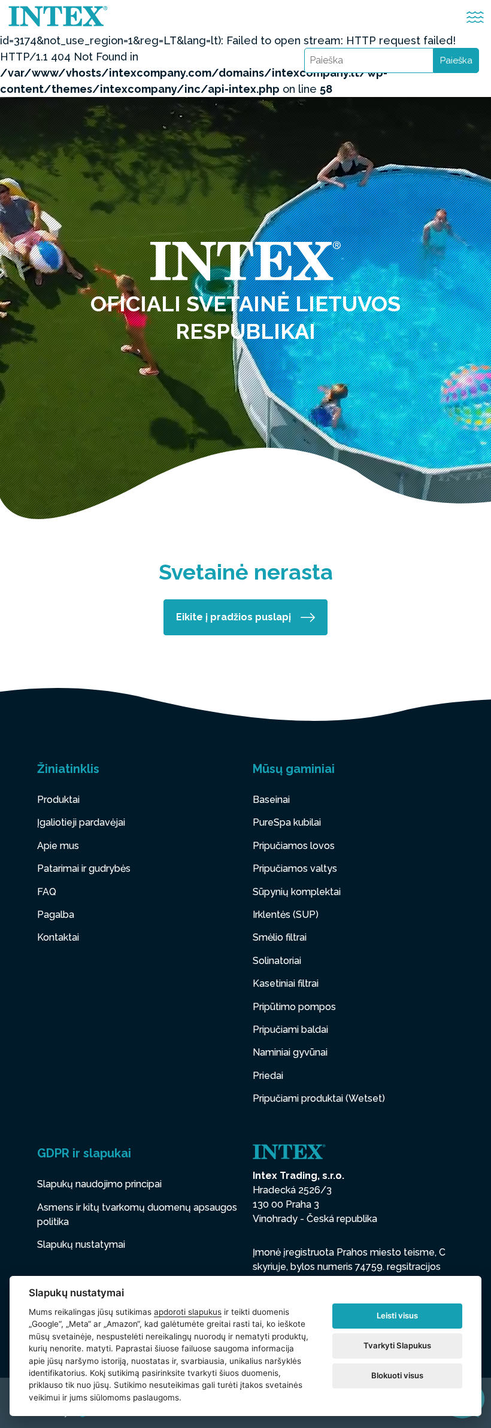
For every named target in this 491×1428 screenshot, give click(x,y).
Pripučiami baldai (290, 1029)
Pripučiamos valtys (295, 868)
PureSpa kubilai (287, 822)
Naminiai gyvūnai (290, 1052)
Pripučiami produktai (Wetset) (319, 1098)
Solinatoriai (277, 960)
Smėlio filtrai (280, 937)
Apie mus (58, 845)
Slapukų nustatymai (81, 1244)
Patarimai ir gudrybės (84, 868)
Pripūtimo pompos (294, 1006)
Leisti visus (397, 1315)
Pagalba (55, 914)
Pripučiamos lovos (294, 845)
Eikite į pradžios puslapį (233, 617)
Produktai (58, 799)
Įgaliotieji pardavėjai (81, 822)
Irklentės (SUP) (286, 914)
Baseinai (271, 799)
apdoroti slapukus (188, 1312)
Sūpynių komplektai (297, 892)
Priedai (268, 1075)
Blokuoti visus (397, 1375)
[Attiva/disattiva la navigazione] (475, 17)
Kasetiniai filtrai (286, 983)
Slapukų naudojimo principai (99, 1184)
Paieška (456, 60)
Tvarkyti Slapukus (397, 1345)
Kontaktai (58, 937)
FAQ (46, 892)
